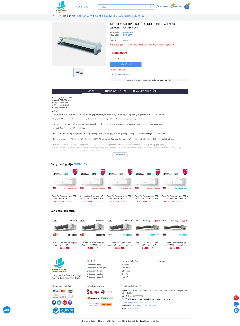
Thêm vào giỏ (126, 64)
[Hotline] (236, 297)
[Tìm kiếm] (151, 6)
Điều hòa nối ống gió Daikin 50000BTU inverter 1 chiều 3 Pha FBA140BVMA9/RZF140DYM (120, 244)
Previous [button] (45, 188)
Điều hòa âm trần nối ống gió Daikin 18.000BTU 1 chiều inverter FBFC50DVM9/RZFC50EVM (65, 244)
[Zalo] (236, 304)
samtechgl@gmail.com (137, 302)
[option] (79, 44)
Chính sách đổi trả (94, 271)
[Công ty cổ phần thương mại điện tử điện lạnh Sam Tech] (61, 7)
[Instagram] (70, 302)
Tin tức (125, 274)
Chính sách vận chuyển (96, 267)
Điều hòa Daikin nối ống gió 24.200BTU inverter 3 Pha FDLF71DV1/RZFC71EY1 (175, 244)
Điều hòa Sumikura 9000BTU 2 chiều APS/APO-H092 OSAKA (147, 197)
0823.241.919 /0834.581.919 (144, 305)
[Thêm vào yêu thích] (187, 23)
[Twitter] (59, 302)
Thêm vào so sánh (118, 69)
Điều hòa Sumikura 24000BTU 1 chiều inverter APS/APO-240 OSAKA (175, 197)
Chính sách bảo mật (95, 277)
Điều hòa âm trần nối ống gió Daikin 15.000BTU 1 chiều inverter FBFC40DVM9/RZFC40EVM (92, 244)
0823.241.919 (132, 308)
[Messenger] (236, 310)
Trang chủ (126, 264)
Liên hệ (125, 277)
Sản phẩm (126, 271)
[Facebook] (54, 302)
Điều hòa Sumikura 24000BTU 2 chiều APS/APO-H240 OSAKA (65, 197)
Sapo (158, 321)
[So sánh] (76, 181)
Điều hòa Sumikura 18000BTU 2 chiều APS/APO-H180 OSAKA (93, 197)
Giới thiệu (126, 267)
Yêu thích (177, 6)
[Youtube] (64, 302)
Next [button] (195, 188)
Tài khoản (164, 6)
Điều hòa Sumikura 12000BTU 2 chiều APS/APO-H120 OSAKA (120, 197)
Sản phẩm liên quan (63, 211)
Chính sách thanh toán (96, 264)
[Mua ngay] (53, 181)
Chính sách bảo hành (95, 274)
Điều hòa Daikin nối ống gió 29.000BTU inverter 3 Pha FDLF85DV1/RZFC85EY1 (147, 244)
